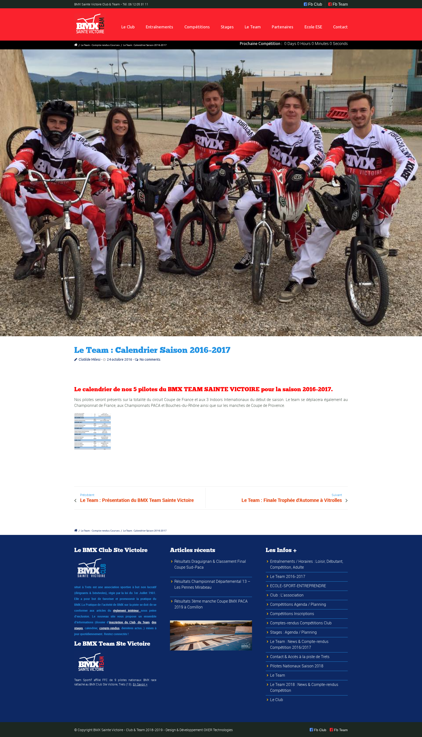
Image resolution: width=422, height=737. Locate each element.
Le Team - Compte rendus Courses (100, 45)
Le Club (128, 26)
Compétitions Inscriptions (292, 613)
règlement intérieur (127, 610)
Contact (340, 26)
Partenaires (282, 26)
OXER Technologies (218, 729)
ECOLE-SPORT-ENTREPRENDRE (298, 585)
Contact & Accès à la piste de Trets (299, 656)
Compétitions (197, 26)
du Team (142, 622)
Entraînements (159, 26)
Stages (227, 26)
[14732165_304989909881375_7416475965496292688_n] (211, 192)
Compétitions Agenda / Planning (298, 604)
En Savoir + (140, 684)
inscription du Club (122, 622)
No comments (150, 359)
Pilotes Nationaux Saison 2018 (296, 666)
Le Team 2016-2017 (287, 576)
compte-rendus (109, 628)
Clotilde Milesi (89, 359)
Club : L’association (287, 595)
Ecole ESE (313, 26)
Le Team (253, 26)
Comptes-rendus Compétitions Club (301, 623)
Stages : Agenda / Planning (293, 632)
